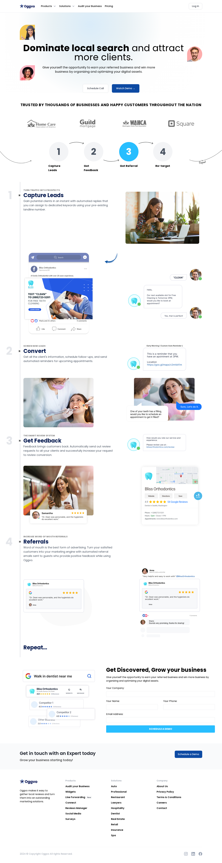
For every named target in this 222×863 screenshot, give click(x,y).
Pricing (109, 6)
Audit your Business (90, 6)
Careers (162, 802)
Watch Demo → (125, 88)
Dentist (115, 813)
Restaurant (118, 797)
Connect (70, 802)
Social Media (73, 813)
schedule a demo (160, 729)
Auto (114, 786)
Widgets (70, 792)
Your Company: (115, 688)
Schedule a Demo (188, 754)
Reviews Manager (76, 808)
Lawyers (116, 802)
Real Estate (118, 819)
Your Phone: (170, 701)
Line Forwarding (75, 797)
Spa (113, 835)
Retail (114, 824)
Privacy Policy (165, 792)
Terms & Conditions (169, 797)
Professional (119, 792)
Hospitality (117, 808)
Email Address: (114, 714)
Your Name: (113, 701)
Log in (195, 6)
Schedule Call (95, 88)
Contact (162, 808)
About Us (162, 786)
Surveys (70, 819)
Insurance (117, 830)
